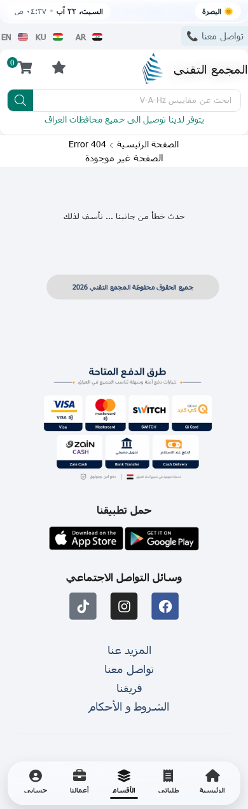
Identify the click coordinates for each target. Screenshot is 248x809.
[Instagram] (124, 606)
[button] (58, 67)
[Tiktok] (82, 606)
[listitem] (212, 783)
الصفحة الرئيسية (148, 144)
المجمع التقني (211, 68)
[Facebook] (165, 606)
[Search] (20, 100)
